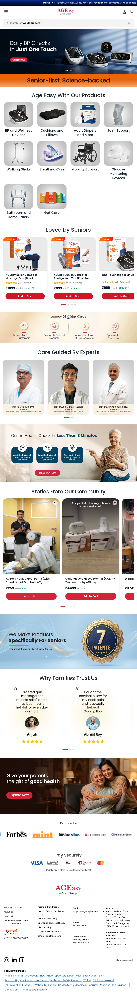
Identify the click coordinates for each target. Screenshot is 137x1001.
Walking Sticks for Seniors (98, 980)
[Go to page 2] (68, 304)
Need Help (9, 916)
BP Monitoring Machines (72, 985)
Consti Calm (12, 989)
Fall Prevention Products (19, 985)
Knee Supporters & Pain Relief (64, 975)
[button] (64, 70)
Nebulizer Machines (99, 985)
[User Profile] (124, 11)
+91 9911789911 (80, 925)
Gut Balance (119, 985)
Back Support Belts (94, 975)
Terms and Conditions (49, 931)
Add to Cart (25, 296)
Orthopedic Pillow (35, 975)
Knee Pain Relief (14, 975)
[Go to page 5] (76, 606)
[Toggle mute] (55, 502)
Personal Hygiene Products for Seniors (27, 980)
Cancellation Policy (47, 918)
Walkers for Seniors (45, 985)
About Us (8, 912)
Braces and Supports (35, 989)
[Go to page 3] (72, 304)
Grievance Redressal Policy (51, 923)
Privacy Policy (44, 927)
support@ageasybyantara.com (89, 911)
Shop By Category (13, 907)
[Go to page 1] (63, 304)
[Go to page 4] (75, 304)
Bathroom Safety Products (66, 980)
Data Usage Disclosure (49, 936)
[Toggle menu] (6, 12)
